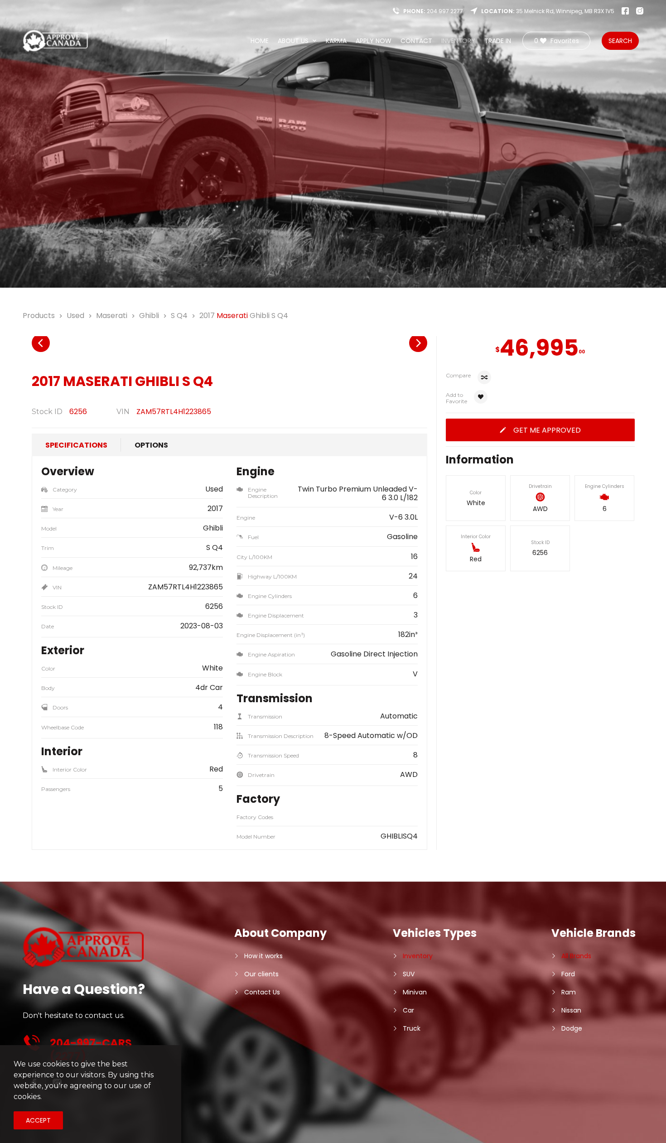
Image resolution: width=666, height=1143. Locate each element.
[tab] (76, 445)
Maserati (111, 315)
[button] (41, 343)
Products (39, 315)
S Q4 (179, 315)
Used (75, 315)
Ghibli (149, 315)
